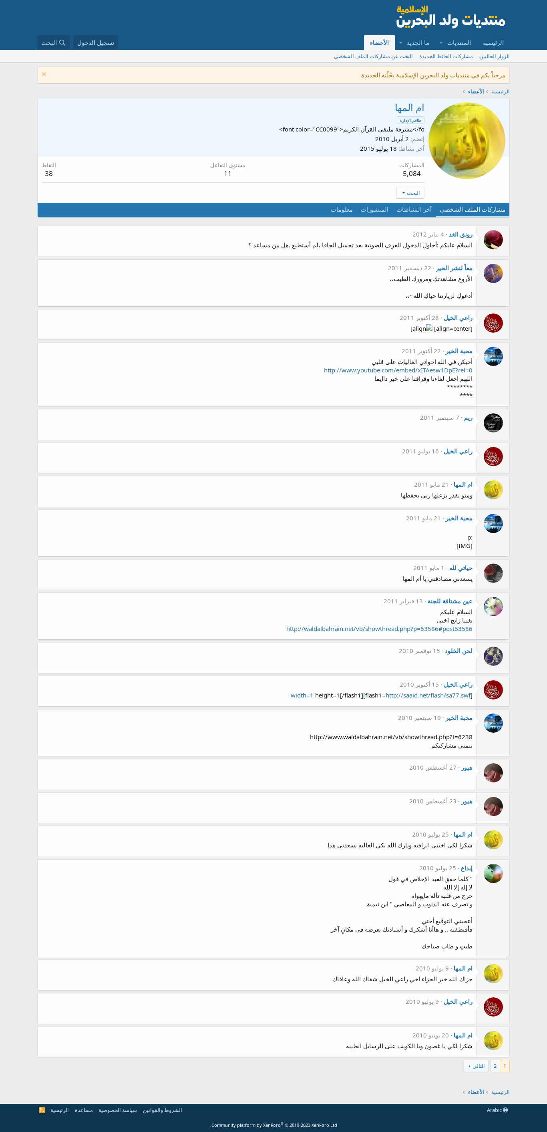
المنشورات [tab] (374, 209)
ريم (468, 417)
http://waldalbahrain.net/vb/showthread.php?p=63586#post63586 (379, 629)
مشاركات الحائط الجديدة (446, 56)
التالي (479, 1065)
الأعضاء (379, 42)
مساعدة (84, 1110)
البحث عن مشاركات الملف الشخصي (373, 56)
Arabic (495, 1110)
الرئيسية (493, 42)
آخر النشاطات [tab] (414, 209)
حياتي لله (461, 568)
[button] (440, 42)
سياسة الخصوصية (118, 1110)
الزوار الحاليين (494, 56)
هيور (467, 767)
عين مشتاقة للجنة (450, 601)
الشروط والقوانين (162, 1110)
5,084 (412, 173)
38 (49, 173)
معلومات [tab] (342, 209)
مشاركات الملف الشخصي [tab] (472, 209)
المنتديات (459, 42)
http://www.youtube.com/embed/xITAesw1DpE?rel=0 (398, 370)
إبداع (467, 868)
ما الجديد (418, 42)
